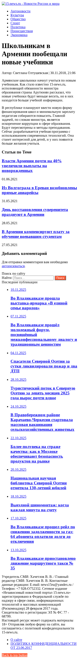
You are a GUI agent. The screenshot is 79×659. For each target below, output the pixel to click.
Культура (17, 15)
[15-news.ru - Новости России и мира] (30, 4)
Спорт (15, 23)
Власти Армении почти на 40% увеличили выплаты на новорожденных (32, 166)
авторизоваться (13, 266)
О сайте (16, 640)
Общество (18, 19)
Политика (18, 27)
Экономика (19, 35)
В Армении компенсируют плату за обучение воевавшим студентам (36, 234)
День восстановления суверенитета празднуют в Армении (35, 212)
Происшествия (22, 31)
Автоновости (21, 11)
